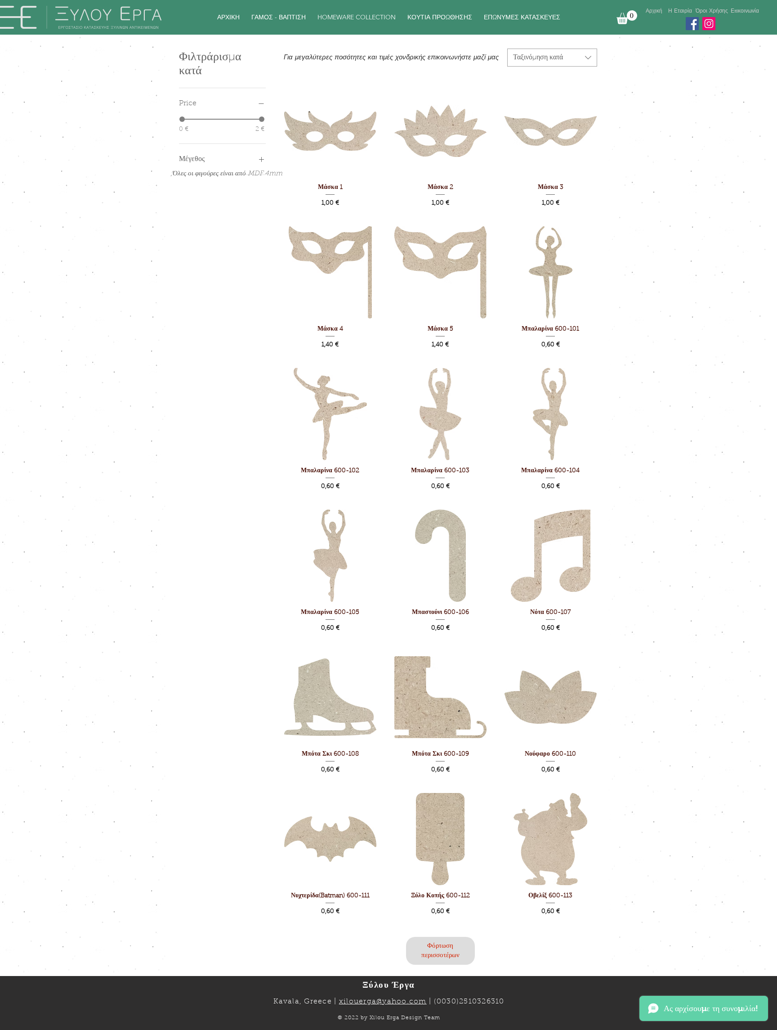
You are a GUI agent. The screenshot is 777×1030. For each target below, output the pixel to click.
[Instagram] (708, 23)
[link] (626, 17)
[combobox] (552, 58)
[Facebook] (692, 23)
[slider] (182, 119)
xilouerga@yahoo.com (383, 1001)
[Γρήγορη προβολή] (330, 131)
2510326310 (482, 1001)
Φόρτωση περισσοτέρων (440, 951)
